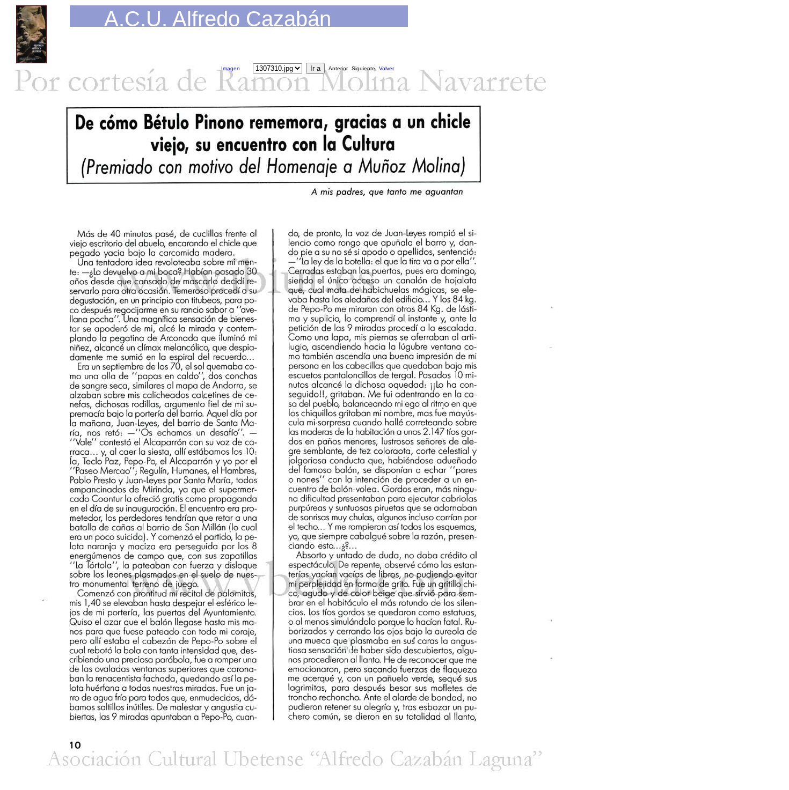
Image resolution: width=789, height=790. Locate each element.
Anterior (338, 68)
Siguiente (363, 68)
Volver (386, 68)
